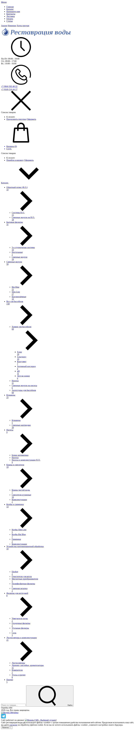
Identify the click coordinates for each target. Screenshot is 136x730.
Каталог (5, 183)
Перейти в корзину (15, 160)
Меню (4, 2)
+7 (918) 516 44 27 (9, 89)
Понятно (5, 728)
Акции (4, 25)
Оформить (31, 119)
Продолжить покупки (16, 119)
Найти (69, 705)
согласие (13, 725)
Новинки (12, 25)
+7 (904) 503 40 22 (9, 86)
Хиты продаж (23, 25)
